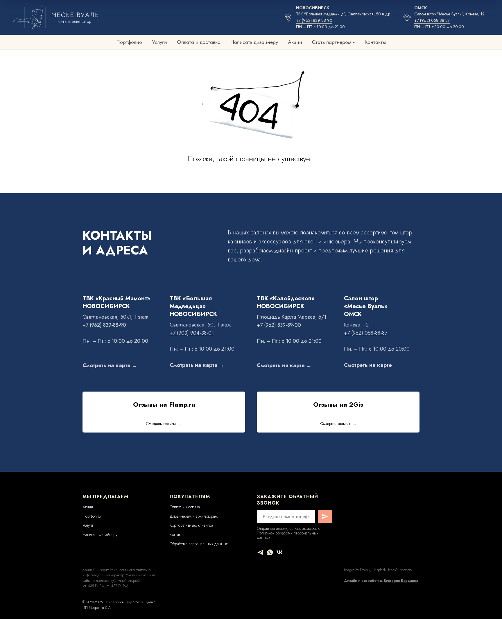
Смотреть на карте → (110, 365)
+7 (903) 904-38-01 (192, 333)
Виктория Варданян (401, 580)
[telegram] (260, 552)
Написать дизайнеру (254, 42)
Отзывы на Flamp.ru (164, 404)
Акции (295, 42)
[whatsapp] (270, 552)
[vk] (279, 552)
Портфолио (129, 42)
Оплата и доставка (198, 42)
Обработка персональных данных (199, 544)
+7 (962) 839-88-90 (314, 20)
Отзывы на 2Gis (338, 404)
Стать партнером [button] (331, 42)
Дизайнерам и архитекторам (194, 516)
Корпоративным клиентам (191, 525)
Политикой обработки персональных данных (287, 535)
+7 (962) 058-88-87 (432, 20)
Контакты (375, 42)
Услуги (159, 42)
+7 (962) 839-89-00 (279, 325)
